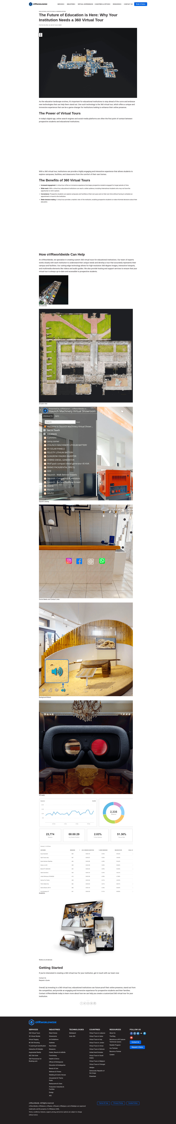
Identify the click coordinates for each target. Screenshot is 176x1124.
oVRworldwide (33, 1106)
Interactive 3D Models (36, 1049)
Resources (117, 4)
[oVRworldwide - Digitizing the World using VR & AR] (38, 4)
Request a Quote (44, 980)
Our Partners (114, 1048)
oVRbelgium (63, 1106)
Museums (52, 1049)
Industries (71, 4)
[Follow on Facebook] (131, 1033)
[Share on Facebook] (81, 1003)
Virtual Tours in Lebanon (97, 1033)
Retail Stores (53, 1033)
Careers (112, 1054)
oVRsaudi (56, 1106)
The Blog (112, 1036)
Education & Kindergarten (57, 1065)
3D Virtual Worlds (34, 1036)
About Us (112, 1033)
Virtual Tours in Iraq (95, 1039)
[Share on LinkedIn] (94, 1003)
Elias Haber (58, 25)
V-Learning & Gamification (37, 1046)
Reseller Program (115, 1045)
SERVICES (33, 1030)
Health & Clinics (54, 1059)
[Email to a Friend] (88, 1003)
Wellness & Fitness (55, 1072)
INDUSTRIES (54, 1030)
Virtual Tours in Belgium (97, 1061)
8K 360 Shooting (34, 1043)
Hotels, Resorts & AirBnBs (57, 1052)
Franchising (53, 1055)
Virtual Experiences (85, 4)
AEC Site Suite (33, 1055)
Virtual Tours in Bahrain (97, 1049)
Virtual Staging (33, 1039)
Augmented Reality (35, 1052)
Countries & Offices (102, 4)
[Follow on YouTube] (131, 1037)
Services (60, 4)
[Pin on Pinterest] (91, 1003)
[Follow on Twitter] (138, 1033)
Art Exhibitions (53, 1039)
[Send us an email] (141, 1033)
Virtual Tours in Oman (96, 1046)
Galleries (52, 1043)
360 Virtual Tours (34, 1033)
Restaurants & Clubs (55, 1083)
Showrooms (53, 1036)
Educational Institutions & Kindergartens (52, 11)
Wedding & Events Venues (57, 1075)
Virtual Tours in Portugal (97, 1064)
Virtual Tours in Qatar (96, 1036)
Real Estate (52, 1046)
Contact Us (128, 4)
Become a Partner (115, 1051)
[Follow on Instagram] (134, 1033)
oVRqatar (49, 1106)
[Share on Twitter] (84, 1003)
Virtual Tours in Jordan (96, 1043)
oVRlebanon (42, 1106)
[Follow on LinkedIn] (144, 1033)
